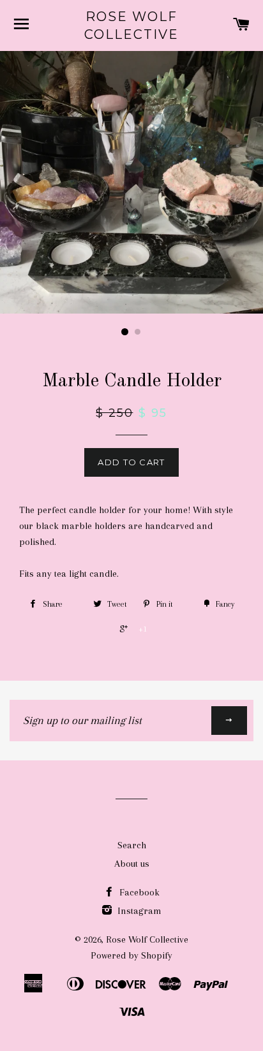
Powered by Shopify (131, 955)
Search (131, 845)
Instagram (138, 911)
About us (131, 863)
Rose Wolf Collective (131, 25)
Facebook (138, 892)
